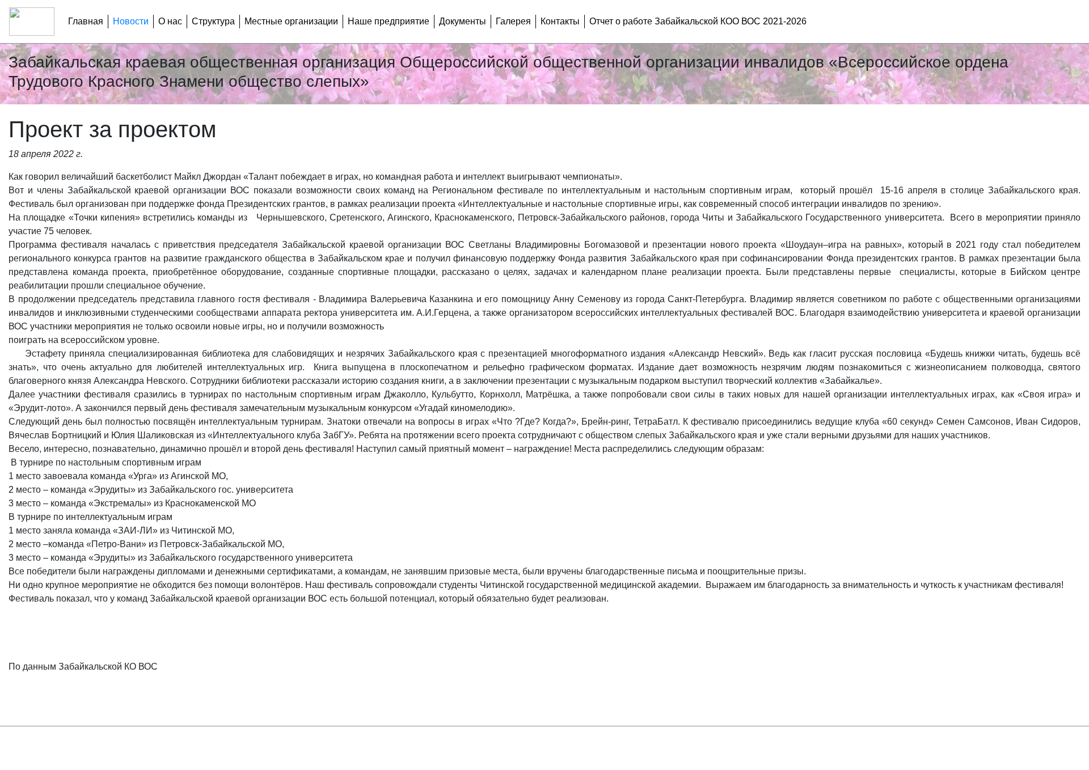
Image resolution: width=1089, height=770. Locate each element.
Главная (85, 21)
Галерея (513, 21)
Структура (213, 21)
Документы (462, 21)
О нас (170, 21)
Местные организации (291, 21)
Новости (131, 21)
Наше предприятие (388, 21)
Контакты (560, 21)
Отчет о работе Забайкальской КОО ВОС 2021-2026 (698, 21)
